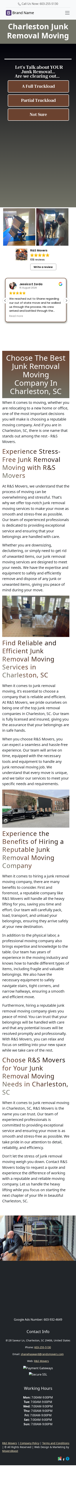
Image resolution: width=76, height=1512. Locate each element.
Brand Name (22, 12)
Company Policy (29, 1443)
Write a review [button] (43, 267)
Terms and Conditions (55, 1443)
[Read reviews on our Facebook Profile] (64, 1459)
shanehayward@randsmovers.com (42, 1354)
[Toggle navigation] (67, 13)
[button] (66, 300)
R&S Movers (41, 1361)
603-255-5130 (42, 1347)
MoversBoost (10, 1451)
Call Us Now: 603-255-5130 (39, 4)
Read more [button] (16, 316)
